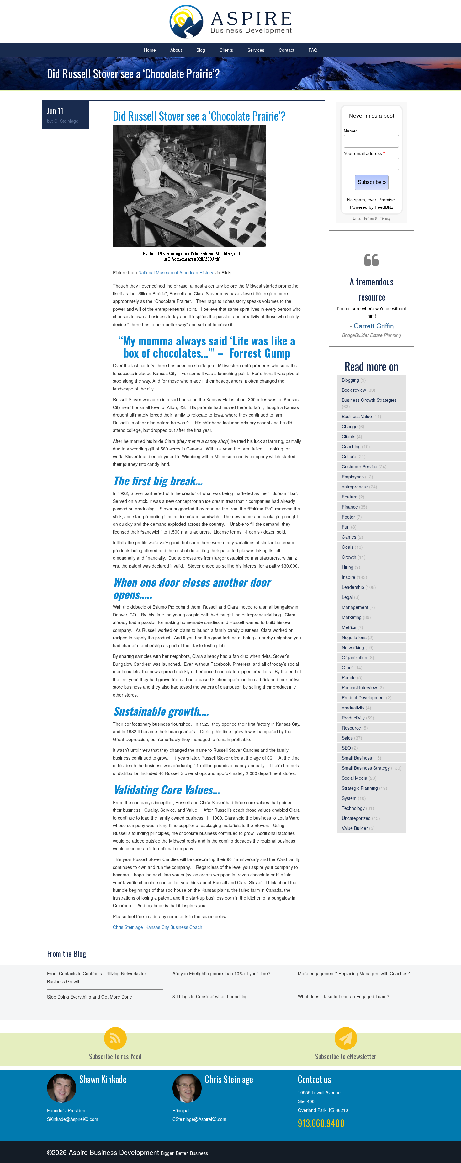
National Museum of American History (175, 272)
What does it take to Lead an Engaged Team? (343, 996)
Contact (286, 50)
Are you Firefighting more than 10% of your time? (221, 973)
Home (150, 50)
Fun (346, 527)
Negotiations (354, 637)
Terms (368, 218)
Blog (200, 50)
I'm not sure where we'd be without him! (371, 306)
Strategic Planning (360, 788)
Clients (226, 50)
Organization (354, 657)
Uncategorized (356, 818)
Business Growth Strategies (369, 400)
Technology (353, 808)
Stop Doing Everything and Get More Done (89, 996)
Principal (180, 1110)
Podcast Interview (359, 687)
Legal (347, 597)
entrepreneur (355, 486)
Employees (353, 476)
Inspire (348, 577)
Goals (347, 547)
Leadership (353, 587)
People (349, 677)
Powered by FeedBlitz (371, 207)
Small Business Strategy (366, 768)
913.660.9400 (321, 1123)
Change (350, 426)
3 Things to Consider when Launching (210, 996)
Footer (348, 517)
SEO (346, 748)
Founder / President (67, 1110)
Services (255, 50)
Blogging (350, 380)
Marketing (352, 617)
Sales (347, 738)
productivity (353, 707)
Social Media (354, 778)
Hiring (347, 567)
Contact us (314, 1079)
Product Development (363, 697)
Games (349, 537)
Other (347, 667)
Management (355, 607)
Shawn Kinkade (102, 1079)
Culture (349, 456)
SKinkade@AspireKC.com (72, 1119)
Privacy (384, 218)
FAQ (313, 50)
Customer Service (359, 466)
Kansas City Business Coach (174, 927)
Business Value (357, 416)
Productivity (353, 717)
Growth (349, 557)
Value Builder (355, 828)
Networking (353, 647)
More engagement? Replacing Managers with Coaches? (354, 973)
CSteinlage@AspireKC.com (199, 1119)
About (176, 50)
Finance (350, 506)
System (349, 798)
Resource (351, 727)
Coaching (351, 446)
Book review (354, 390)
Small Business (357, 758)
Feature (350, 496)
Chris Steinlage (128, 927)
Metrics (349, 627)
